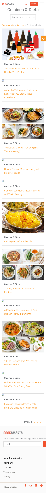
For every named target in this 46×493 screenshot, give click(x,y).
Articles (20, 25)
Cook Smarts (11, 4)
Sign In (33, 4)
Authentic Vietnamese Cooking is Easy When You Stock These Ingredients (20, 94)
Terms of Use (9, 472)
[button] (43, 38)
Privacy (6, 476)
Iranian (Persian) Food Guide (18, 241)
